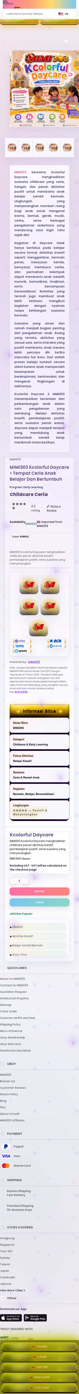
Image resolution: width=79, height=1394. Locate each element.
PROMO (42, 1346)
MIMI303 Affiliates (12, 1120)
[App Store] (11, 1319)
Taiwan (5, 1264)
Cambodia (7, 1277)
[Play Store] (35, 1319)
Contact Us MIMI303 (14, 985)
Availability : (18, 524)
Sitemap (6, 1005)
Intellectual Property (14, 998)
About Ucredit (10, 1114)
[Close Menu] (3, 8)
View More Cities (12, 1290)
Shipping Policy (10, 1024)
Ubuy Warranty (10, 1044)
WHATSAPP (42, 1377)
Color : (20, 536)
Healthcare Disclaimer (15, 1050)
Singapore (7, 1245)
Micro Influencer (11, 1031)
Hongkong (7, 1238)
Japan (4, 1271)
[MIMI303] (18, 7)
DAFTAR (60, 19)
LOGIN (19, 19)
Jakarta (5, 1284)
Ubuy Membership (12, 1037)
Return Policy (9, 1094)
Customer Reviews (13, 1088)
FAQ (3, 1107)
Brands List (7, 1081)
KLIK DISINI (21, 691)
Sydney (5, 1258)
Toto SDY (6, 1251)
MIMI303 (20, 172)
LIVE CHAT (42, 1387)
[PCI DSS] (9, 1339)
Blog (3, 1101)
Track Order (8, 1011)
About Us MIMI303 (12, 979)
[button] (66, 41)
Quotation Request (13, 992)
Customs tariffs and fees (17, 1018)
